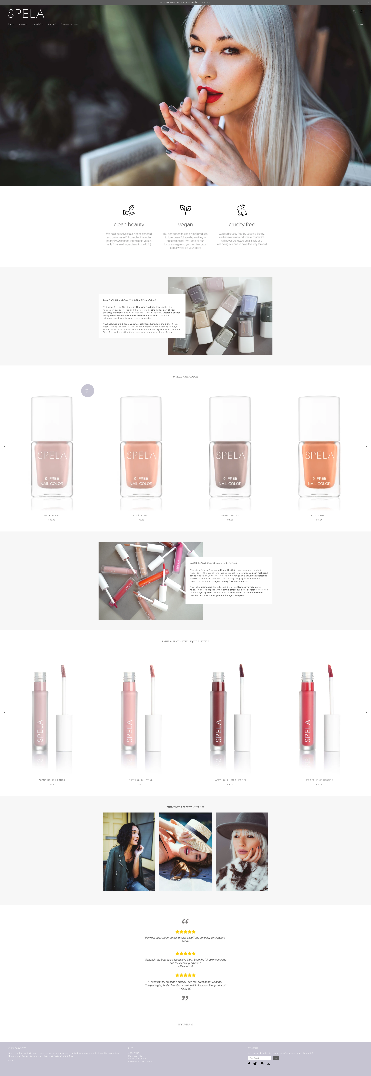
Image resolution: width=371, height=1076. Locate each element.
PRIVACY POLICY (137, 1058)
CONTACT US (135, 1056)
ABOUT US (133, 1053)
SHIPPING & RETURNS (140, 1061)
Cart (361, 24)
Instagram (185, 1024)
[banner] (26, 13)
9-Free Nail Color (185, 376)
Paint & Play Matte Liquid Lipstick (185, 641)
